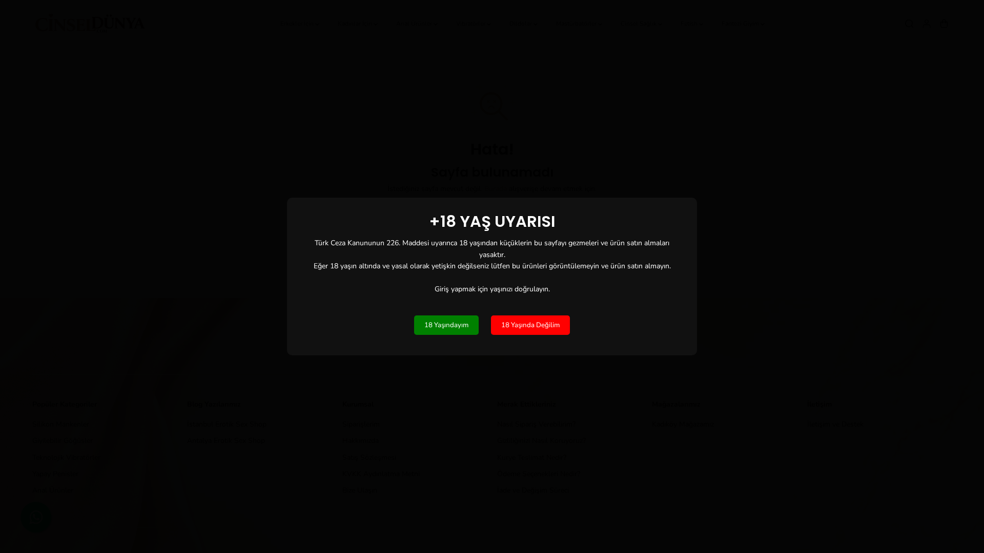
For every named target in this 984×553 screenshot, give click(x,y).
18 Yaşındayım (446, 325)
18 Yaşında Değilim (530, 325)
